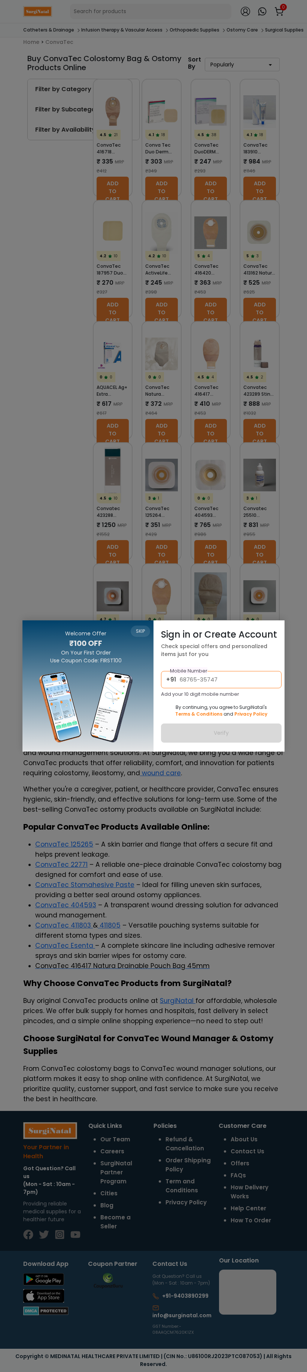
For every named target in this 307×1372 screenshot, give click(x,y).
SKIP (140, 631)
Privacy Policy (250, 714)
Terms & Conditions (198, 714)
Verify (221, 733)
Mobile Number (188, 670)
